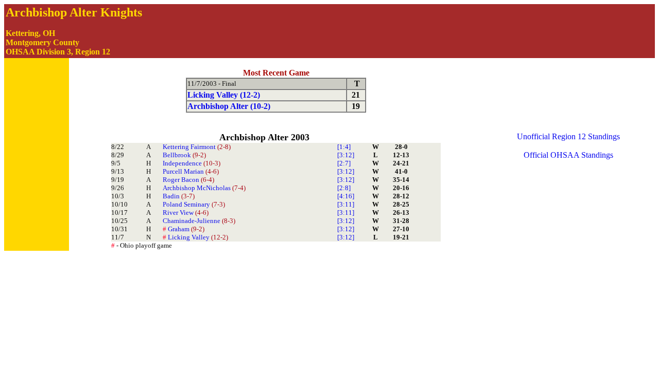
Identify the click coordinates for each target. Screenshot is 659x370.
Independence (191, 163)
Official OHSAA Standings (568, 155)
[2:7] (344, 163)
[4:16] (345, 196)
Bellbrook (184, 155)
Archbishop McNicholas (204, 188)
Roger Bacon (188, 179)
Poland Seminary (194, 204)
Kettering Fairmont (197, 147)
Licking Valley (195, 237)
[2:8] (344, 188)
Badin (179, 196)
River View (186, 212)
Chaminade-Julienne (199, 221)
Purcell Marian (191, 171)
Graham (183, 229)
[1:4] (344, 147)
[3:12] (345, 155)
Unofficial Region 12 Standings (568, 136)
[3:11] (345, 204)
